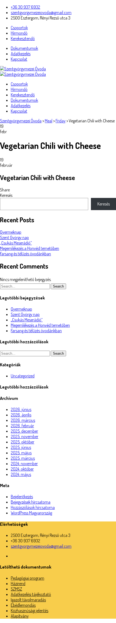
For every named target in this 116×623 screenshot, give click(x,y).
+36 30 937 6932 (25, 7)
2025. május (21, 452)
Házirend (18, 583)
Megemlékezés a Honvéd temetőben (29, 248)
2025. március (23, 458)
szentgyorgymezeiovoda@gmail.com (41, 12)
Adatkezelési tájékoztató (31, 594)
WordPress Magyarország (31, 513)
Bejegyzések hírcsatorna (30, 502)
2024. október (22, 469)
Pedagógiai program (27, 578)
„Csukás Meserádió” (16, 243)
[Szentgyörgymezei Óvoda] (23, 68)
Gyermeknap (10, 232)
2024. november (24, 463)
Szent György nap (14, 237)
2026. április (21, 414)
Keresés (6, 195)
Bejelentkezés (22, 496)
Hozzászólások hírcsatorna (33, 507)
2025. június (21, 447)
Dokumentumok (24, 48)
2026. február (22, 425)
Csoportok (19, 27)
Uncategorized (23, 376)
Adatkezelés (20, 53)
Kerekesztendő (23, 38)
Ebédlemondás (23, 605)
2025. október (22, 442)
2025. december (24, 431)
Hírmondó (19, 33)
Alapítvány (20, 616)
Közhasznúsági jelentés (29, 610)
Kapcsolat (19, 59)
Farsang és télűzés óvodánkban (25, 253)
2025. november (24, 436)
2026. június (21, 409)
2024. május (21, 474)
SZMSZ (16, 589)
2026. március (23, 420)
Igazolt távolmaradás (28, 599)
